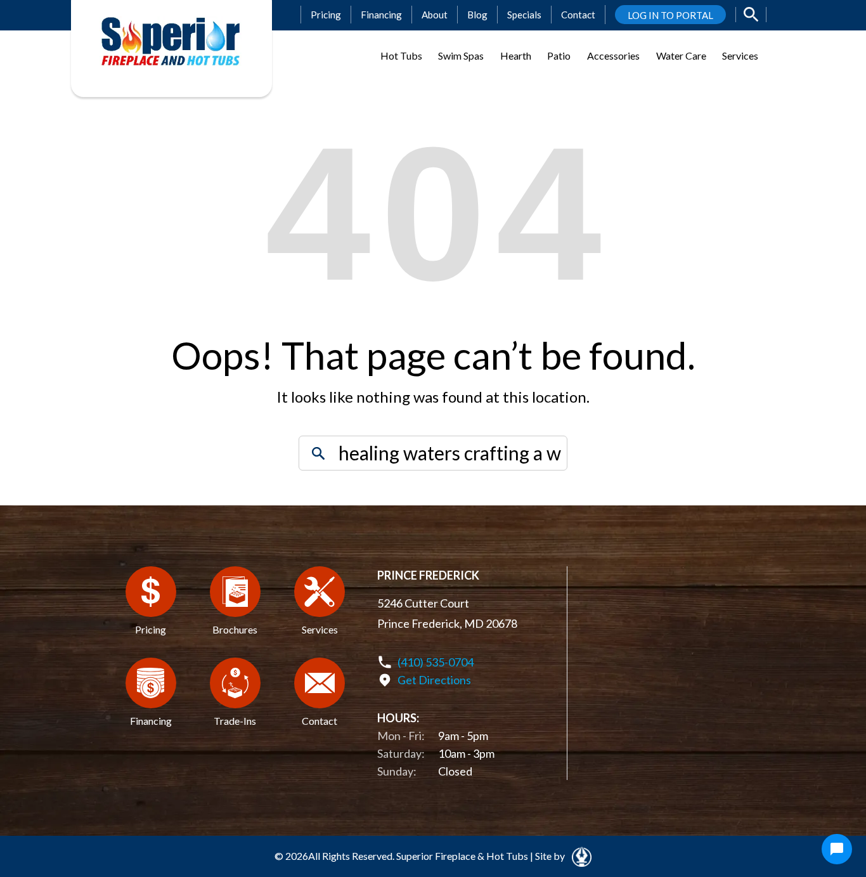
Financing (381, 14)
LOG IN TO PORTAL (670, 15)
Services (740, 55)
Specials (524, 14)
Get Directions (434, 680)
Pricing (326, 14)
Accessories (613, 55)
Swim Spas (461, 55)
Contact (578, 14)
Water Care (681, 55)
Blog (477, 14)
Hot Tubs (401, 55)
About (435, 14)
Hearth (515, 55)
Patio (559, 55)
